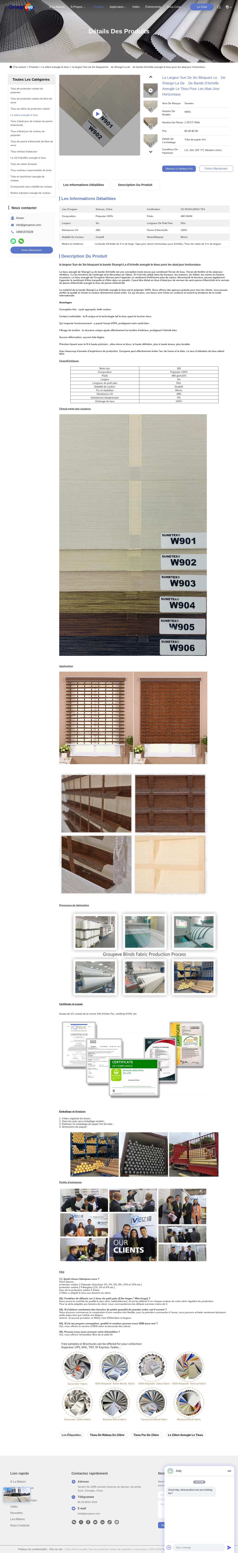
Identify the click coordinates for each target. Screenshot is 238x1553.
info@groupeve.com (28, 224)
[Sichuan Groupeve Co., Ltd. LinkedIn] (102, 1523)
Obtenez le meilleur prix (179, 168)
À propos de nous (79, 6)
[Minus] (229, 1471)
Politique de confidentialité (32, 1549)
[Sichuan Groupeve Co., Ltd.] (21, 7)
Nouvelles (16, 1512)
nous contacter (175, 6)
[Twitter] (81, 1523)
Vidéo (14, 1506)
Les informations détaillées (83, 185)
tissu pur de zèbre (146, 1435)
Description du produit (135, 185)
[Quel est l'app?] (13, 241)
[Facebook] (88, 1523)
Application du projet (23, 1500)
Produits (33, 67)
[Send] (229, 1547)
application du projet (118, 6)
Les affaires (17, 1519)
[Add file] (169, 1547)
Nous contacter (20, 1525)
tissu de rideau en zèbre (107, 1435)
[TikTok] (109, 1523)
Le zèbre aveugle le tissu (55, 67)
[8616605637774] (116, 1523)
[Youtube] (95, 1523)
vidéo (136, 6)
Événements (153, 6)
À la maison (57, 6)
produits (98, 6)
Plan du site (55, 1549)
